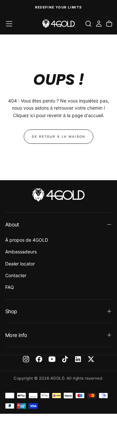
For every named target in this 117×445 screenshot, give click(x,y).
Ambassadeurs (21, 251)
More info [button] (16, 335)
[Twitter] (91, 359)
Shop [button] (11, 311)
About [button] (12, 224)
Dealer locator (20, 263)
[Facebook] (39, 359)
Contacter (15, 275)
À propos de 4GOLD (26, 240)
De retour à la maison (58, 137)
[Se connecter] (99, 24)
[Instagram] (26, 359)
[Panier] (109, 24)
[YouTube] (52, 359)
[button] (9, 24)
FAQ (9, 287)
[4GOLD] (58, 195)
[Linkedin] (78, 359)
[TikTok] (65, 359)
